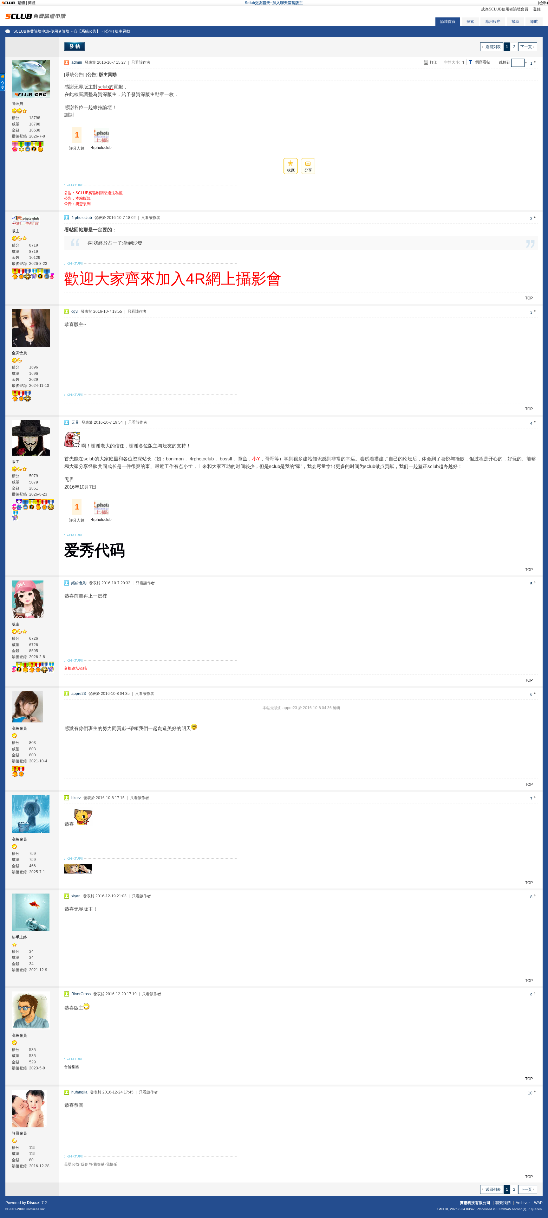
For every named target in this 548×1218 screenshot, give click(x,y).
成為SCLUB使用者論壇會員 (504, 9)
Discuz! (34, 1203)
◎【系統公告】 (87, 31)
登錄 (537, 9)
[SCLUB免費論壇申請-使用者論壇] (35, 17)
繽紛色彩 (79, 583)
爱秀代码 (94, 550)
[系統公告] (74, 74)
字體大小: (452, 62)
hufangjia (79, 1092)
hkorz (76, 798)
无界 (75, 422)
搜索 (470, 21)
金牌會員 (19, 353)
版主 (15, 231)
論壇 (107, 107)
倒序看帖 (482, 62)
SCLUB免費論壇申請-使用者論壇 (41, 31)
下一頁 (526, 47)
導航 (534, 21)
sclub (103, 86)
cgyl (74, 311)
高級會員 (19, 728)
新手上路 (19, 937)
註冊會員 (19, 1133)
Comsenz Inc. (36, 1209)
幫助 (515, 21)
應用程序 (492, 21)
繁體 (21, 3)
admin (76, 62)
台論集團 (71, 1067)
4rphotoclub (101, 147)
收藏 (291, 170)
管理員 (17, 103)
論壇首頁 (447, 21)
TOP (529, 298)
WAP (538, 1203)
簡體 (32, 3)
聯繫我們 (503, 1203)
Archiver (523, 1203)
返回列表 (493, 47)
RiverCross (81, 994)
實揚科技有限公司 (475, 1203)
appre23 (78, 693)
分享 (308, 170)
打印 (433, 62)
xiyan (76, 896)
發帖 (75, 46)
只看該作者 (140, 62)
